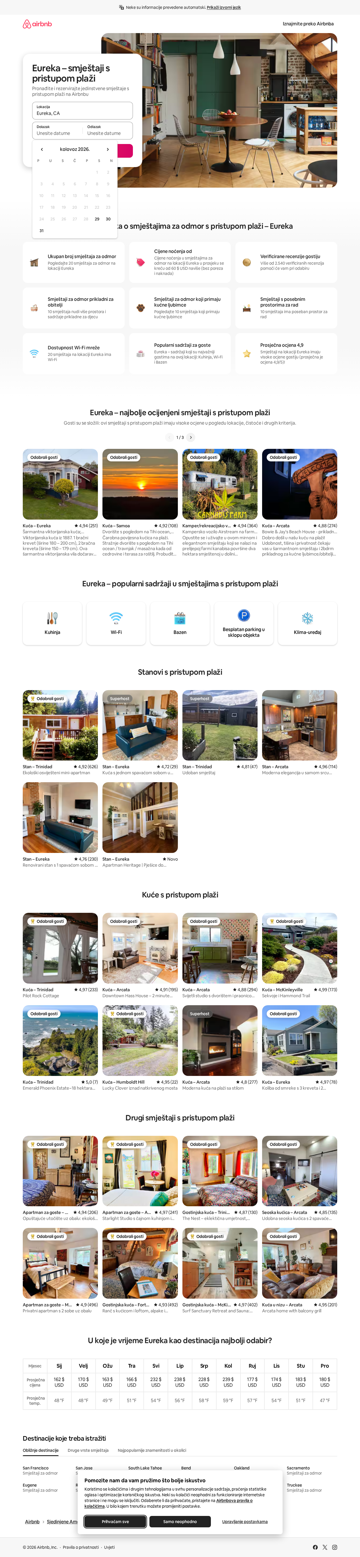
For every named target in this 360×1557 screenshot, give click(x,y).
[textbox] (57, 133)
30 (108, 219)
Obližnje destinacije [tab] (41, 1450)
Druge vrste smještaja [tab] (88, 1450)
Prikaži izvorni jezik (224, 7)
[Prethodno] (169, 437)
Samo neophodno (180, 1521)
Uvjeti (109, 1547)
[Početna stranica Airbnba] (37, 24)
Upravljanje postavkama (245, 1521)
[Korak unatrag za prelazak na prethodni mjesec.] (42, 149)
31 (42, 230)
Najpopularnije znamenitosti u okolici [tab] (152, 1450)
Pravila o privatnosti (81, 1547)
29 (97, 219)
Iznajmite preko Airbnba (308, 24)
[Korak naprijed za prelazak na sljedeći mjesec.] (107, 149)
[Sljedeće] (190, 437)
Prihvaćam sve (115, 1521)
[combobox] (82, 113)
